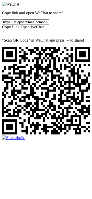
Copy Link (11, 27)
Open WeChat (32, 27)
